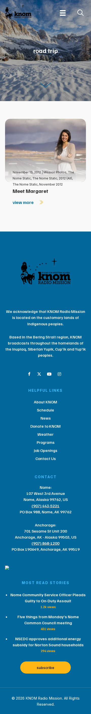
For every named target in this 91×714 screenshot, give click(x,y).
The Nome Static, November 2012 (38, 184)
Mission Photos (54, 172)
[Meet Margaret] (45, 150)
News (45, 418)
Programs (46, 442)
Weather (45, 434)
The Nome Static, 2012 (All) (52, 178)
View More (24, 202)
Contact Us (45, 458)
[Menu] (62, 13)
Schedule (45, 409)
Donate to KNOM (45, 426)
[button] (29, 374)
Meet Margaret (30, 191)
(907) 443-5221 (45, 505)
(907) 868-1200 (45, 543)
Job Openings (45, 450)
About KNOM (45, 401)
